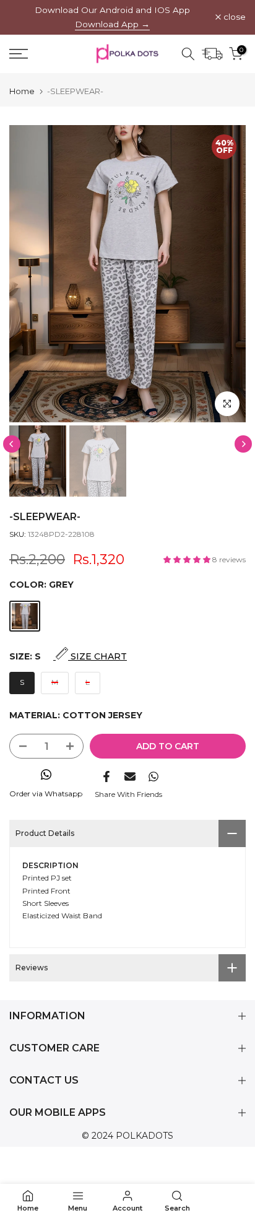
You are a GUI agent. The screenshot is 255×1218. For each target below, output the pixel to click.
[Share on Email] (130, 776)
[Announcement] (112, 17)
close (233, 17)
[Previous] (11, 444)
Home (22, 91)
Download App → (112, 24)
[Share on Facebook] (106, 776)
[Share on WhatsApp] (153, 776)
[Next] (243, 444)
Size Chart (97, 656)
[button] (187, 559)
